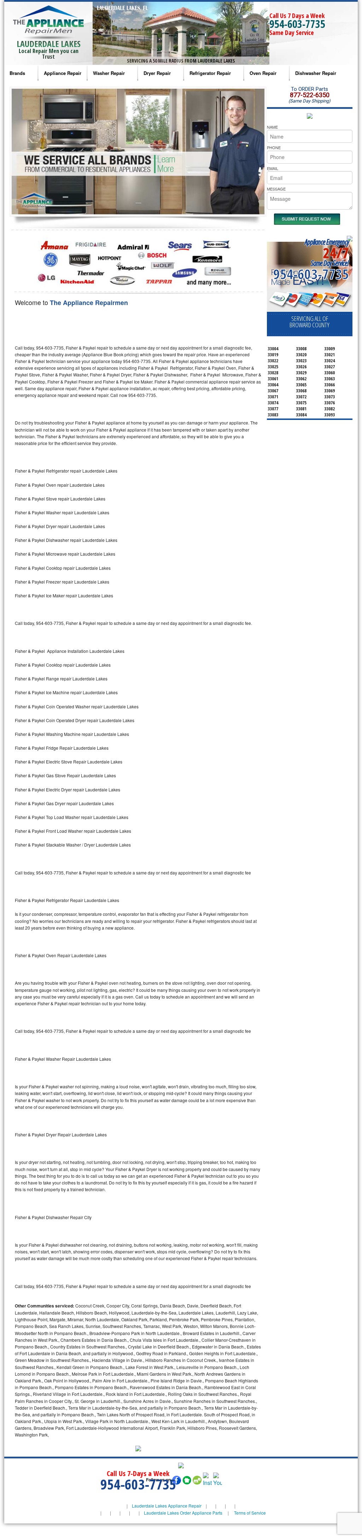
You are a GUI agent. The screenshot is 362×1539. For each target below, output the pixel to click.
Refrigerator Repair (210, 73)
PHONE (274, 147)
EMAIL (272, 168)
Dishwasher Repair (315, 73)
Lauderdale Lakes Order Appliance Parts (183, 1513)
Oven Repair (263, 73)
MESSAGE (276, 189)
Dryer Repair (157, 73)
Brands (17, 73)
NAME (272, 127)
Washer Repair (109, 73)
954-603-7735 (297, 24)
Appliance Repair (62, 73)
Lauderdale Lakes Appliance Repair (167, 1506)
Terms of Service (250, 1513)
